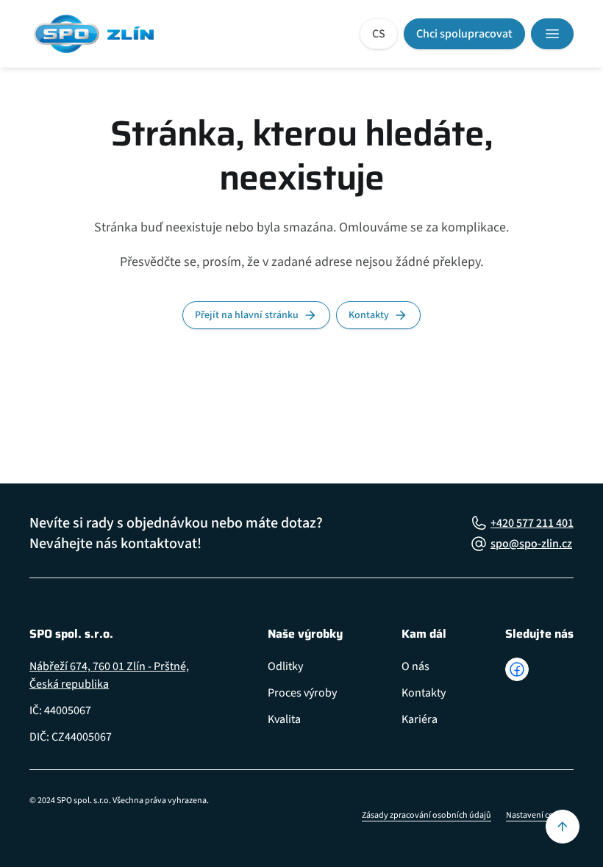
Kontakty (369, 315)
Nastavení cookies (540, 815)
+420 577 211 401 (532, 523)
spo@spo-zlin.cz (531, 544)
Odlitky (285, 666)
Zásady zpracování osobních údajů (426, 815)
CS (378, 34)
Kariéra (420, 719)
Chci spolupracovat (464, 34)
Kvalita (284, 719)
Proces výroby (302, 693)
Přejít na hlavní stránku (247, 315)
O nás (415, 666)
